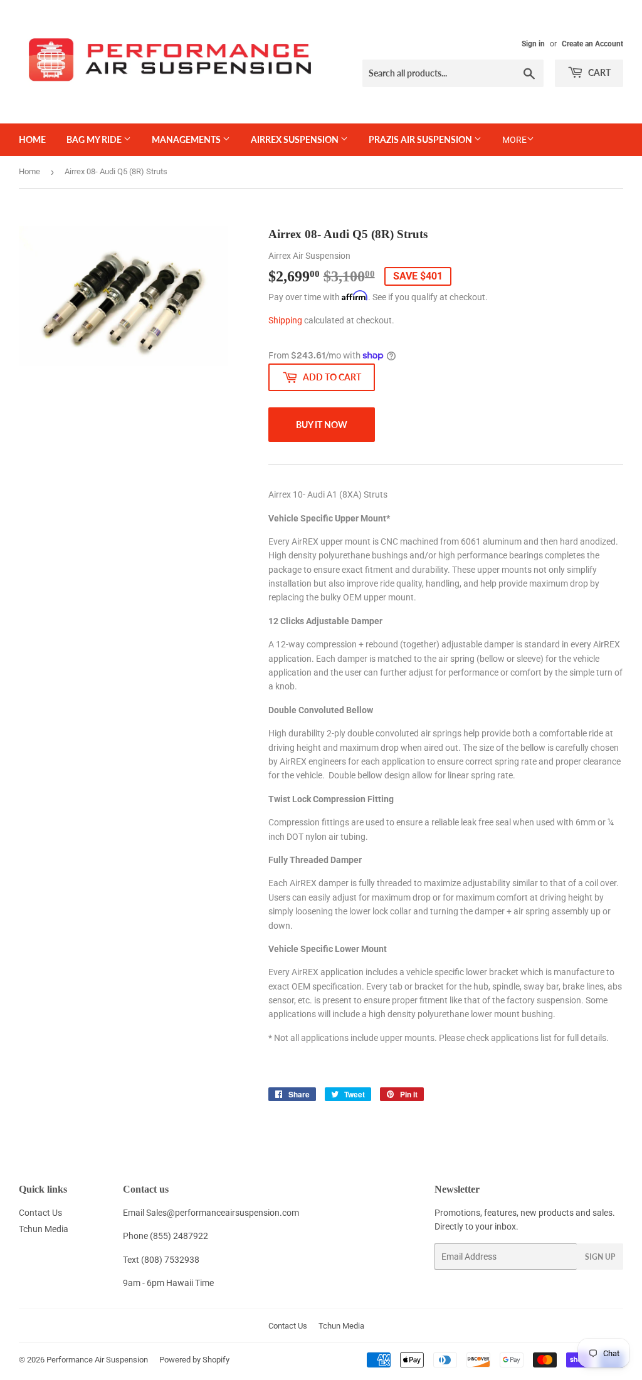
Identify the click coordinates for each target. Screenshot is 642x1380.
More (514, 140)
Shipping (285, 320)
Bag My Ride (95, 139)
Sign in (533, 43)
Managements (187, 139)
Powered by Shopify (194, 1359)
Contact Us (40, 1213)
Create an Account (592, 43)
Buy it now (321, 424)
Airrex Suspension (295, 139)
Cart (598, 72)
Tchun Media (43, 1229)
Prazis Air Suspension (421, 139)
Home (32, 139)
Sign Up (600, 1257)
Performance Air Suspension (97, 1359)
